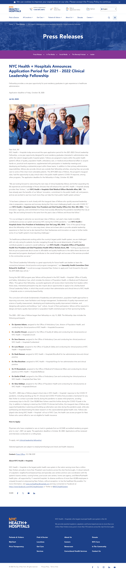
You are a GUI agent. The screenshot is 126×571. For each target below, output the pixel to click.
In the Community (99, 546)
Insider (92, 54)
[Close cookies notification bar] (119, 2)
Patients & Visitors (54, 17)
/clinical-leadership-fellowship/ (30, 440)
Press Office (20, 454)
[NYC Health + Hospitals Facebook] (92, 567)
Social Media (63, 54)
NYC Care (96, 542)
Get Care (40, 17)
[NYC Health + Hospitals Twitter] (98, 567)
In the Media (50, 54)
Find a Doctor (42, 537)
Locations (40, 542)
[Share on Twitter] (23, 493)
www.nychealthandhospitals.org (37, 484)
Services (40, 551)
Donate (80, 17)
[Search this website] (109, 18)
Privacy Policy (45, 567)
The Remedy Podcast (79, 54)
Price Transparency (16, 546)
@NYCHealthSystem (60, 487)
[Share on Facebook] (17, 493)
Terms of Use (54, 567)
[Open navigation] (115, 18)
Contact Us (96, 551)
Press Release (37, 54)
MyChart (12, 542)
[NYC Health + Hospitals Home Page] (15, 9)
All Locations (27, 17)
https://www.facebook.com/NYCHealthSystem (26, 487)
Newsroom (68, 546)
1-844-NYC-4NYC (39, 10)
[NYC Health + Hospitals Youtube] (114, 567)
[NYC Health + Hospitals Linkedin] (109, 567)
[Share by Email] (28, 493)
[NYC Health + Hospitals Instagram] (103, 567)
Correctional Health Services (75, 551)
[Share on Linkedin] (34, 493)
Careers (89, 17)
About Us (69, 17)
